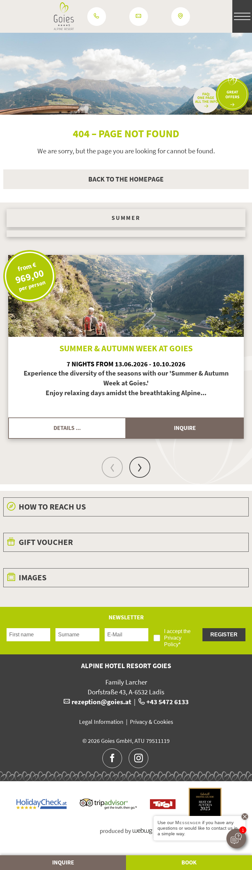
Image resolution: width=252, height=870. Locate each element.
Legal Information (101, 721)
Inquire (63, 862)
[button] (226, 16)
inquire (185, 428)
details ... (67, 428)
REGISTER (224, 634)
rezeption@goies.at (101, 701)
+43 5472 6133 (167, 701)
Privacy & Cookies (151, 721)
